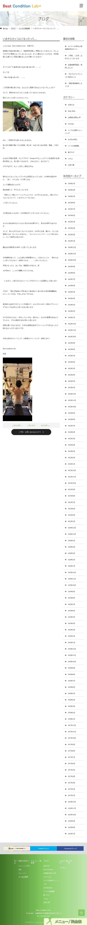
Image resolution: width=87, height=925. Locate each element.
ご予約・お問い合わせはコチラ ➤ (31, 432)
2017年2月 (71, 789)
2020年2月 (71, 560)
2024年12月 (72, 247)
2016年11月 (72, 808)
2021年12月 (72, 470)
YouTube (71, 124)
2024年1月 (71, 317)
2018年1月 (71, 719)
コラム (70, 158)
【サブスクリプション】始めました (73, 75)
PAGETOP (81, 913)
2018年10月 (72, 661)
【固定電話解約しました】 (73, 84)
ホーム (5, 28)
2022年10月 (72, 407)
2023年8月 (71, 349)
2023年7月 (71, 356)
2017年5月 (71, 770)
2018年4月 (71, 700)
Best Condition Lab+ (43, 910)
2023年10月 (72, 336)
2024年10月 (72, 260)
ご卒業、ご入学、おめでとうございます (73, 57)
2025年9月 (71, 203)
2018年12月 (72, 649)
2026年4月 (71, 190)
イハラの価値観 (24, 28)
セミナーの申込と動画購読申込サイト (73, 47)
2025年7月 (71, 209)
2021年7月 (71, 502)
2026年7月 (71, 183)
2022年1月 (71, 464)
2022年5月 (71, 438)
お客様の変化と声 (74, 117)
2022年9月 (71, 413)
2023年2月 (71, 387)
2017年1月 (71, 795)
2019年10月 (72, 585)
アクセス (63, 867)
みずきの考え (72, 139)
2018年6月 (71, 687)
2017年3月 (71, 783)
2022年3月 (71, 451)
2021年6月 (71, 509)
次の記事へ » (45, 425)
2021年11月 (72, 477)
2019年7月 (71, 604)
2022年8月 (71, 419)
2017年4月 (71, 776)
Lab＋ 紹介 (64, 861)
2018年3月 (71, 706)
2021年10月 (72, 483)
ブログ (13, 28)
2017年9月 (71, 744)
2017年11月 (72, 732)
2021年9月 (71, 489)
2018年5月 (71, 693)
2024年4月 (71, 298)
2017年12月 (72, 725)
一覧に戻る (31, 425)
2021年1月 (71, 521)
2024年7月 (71, 279)
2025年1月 (71, 241)
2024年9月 (71, 266)
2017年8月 (71, 751)
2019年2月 (71, 636)
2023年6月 (71, 362)
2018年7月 (71, 681)
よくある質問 (23, 877)
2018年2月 (71, 713)
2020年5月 (71, 540)
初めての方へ (24, 860)
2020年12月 (72, 528)
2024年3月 (71, 305)
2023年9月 (71, 343)
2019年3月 (71, 630)
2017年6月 (71, 763)
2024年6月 (71, 285)
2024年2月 (71, 311)
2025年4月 (71, 228)
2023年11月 (72, 330)
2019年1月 (71, 642)
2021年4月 (71, 515)
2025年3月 (71, 235)
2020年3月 (71, 553)
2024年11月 (72, 254)
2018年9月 (71, 668)
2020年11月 (72, 534)
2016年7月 (71, 834)
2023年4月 (71, 375)
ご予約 (70, 861)
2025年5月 (71, 222)
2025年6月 (71, 215)
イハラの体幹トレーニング (73, 131)
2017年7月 (71, 757)
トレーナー (23, 873)
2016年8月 (71, 827)
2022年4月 (71, 445)
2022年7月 (71, 426)
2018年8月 (71, 674)
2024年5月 (71, 292)
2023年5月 (71, 368)
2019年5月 (71, 617)
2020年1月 (71, 566)
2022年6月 (71, 432)
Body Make (71, 111)
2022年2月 (71, 458)
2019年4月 (71, 623)
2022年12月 (72, 394)
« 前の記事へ (17, 425)
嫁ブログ (71, 152)
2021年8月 (71, 496)
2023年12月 (72, 324)
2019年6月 (71, 611)
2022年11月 (72, 400)
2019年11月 (72, 579)
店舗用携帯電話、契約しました (73, 66)
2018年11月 (72, 655)
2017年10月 (72, 738)
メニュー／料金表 (36, 861)
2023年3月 (71, 381)
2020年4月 (71, 547)
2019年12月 (72, 572)
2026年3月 (71, 196)
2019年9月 (71, 591)
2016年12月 (72, 802)
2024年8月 (71, 273)
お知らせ (71, 105)
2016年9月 (71, 821)
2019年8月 (71, 598)
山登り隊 (71, 165)
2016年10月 (72, 815)
